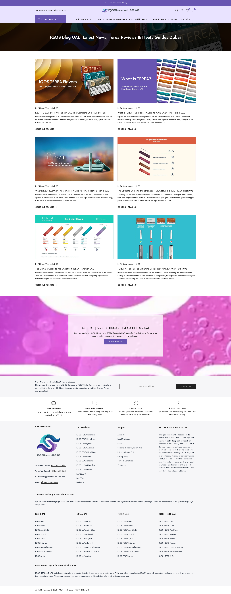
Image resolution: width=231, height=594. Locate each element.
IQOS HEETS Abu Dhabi (168, 530)
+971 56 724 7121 (58, 465)
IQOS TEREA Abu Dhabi (127, 530)
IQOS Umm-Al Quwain (44, 547)
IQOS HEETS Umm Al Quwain (171, 547)
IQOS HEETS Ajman (167, 538)
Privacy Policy (123, 456)
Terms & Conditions (125, 460)
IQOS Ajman (40, 538)
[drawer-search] (176, 10)
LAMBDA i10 (81, 474)
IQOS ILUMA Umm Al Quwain (88, 547)
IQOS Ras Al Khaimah (44, 551)
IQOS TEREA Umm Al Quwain (129, 547)
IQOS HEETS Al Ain (166, 556)
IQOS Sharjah (40, 534)
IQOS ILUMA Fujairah (84, 543)
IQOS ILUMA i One (84, 469)
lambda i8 (80, 482)
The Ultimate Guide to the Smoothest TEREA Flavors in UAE (64, 268)
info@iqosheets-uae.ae (49, 482)
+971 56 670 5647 (58, 471)
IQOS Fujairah (41, 543)
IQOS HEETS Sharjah (167, 534)
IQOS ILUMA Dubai (84, 525)
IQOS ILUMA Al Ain (84, 556)
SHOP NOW (114, 341)
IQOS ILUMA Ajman (84, 538)
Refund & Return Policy (127, 452)
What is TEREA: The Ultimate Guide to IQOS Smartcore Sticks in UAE (151, 112)
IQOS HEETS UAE (166, 521)
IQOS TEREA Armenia (85, 447)
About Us (121, 434)
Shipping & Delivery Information (130, 447)
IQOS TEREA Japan (84, 443)
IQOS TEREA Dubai (125, 525)
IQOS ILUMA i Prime (84, 460)
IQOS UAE (39, 521)
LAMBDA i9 (81, 478)
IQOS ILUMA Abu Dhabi (85, 530)
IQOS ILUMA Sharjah (84, 534)
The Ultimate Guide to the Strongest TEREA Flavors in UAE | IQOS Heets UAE (155, 190)
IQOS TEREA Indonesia (85, 434)
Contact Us (122, 465)
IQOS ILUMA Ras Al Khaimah (87, 551)
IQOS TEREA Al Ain (125, 556)
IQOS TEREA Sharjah (126, 534)
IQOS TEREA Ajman (125, 538)
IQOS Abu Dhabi (42, 530)
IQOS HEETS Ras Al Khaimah (170, 551)
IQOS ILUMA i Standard (85, 465)
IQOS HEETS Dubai (166, 525)
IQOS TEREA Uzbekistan (86, 452)
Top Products (48, 19)
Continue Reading (44, 129)
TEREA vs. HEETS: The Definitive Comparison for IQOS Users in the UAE (152, 268)
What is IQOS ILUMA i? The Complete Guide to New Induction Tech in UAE (72, 190)
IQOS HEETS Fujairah (167, 543)
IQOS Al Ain (40, 556)
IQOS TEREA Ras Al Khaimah (129, 551)
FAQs (120, 443)
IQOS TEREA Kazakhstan (86, 439)
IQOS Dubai (40, 525)
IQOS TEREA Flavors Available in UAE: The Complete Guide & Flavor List (70, 112)
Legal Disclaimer (124, 439)
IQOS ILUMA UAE (83, 521)
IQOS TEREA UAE (83, 456)
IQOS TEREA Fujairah (126, 543)
